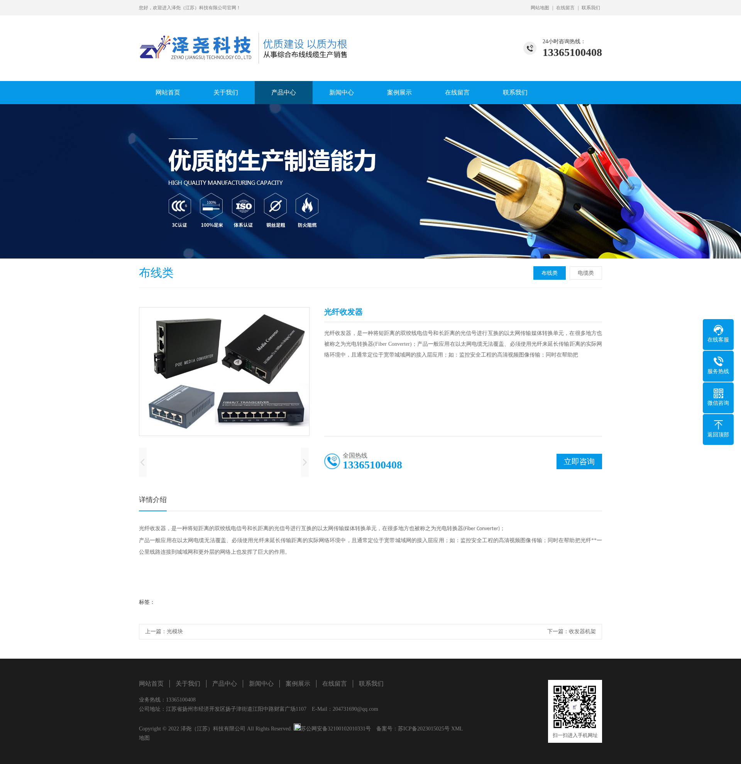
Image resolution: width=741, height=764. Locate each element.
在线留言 (565, 7)
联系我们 (591, 7)
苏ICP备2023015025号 (424, 729)
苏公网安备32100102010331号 (336, 729)
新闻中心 (341, 92)
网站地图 (540, 7)
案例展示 (399, 92)
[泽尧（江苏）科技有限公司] (245, 39)
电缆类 (586, 273)
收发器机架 (582, 631)
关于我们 (225, 92)
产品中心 (283, 92)
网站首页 (168, 92)
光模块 (175, 631)
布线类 (549, 273)
